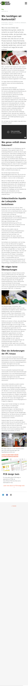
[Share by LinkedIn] (3, 495)
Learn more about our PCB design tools (13, 485)
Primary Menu (26, 3)
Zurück (14, 506)
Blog (3, 9)
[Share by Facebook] (7, 495)
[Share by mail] (11, 495)
